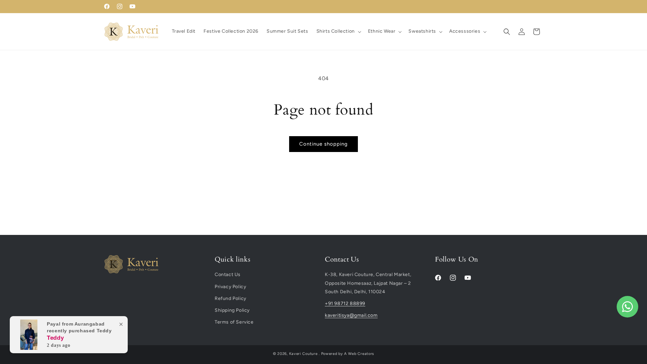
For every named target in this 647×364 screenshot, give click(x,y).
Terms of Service (234, 322)
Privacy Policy (230, 287)
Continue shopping (323, 144)
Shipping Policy (232, 310)
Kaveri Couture (303, 354)
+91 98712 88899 (345, 303)
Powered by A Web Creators (347, 354)
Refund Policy (230, 298)
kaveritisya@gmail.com (351, 315)
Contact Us (228, 274)
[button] (338, 31)
